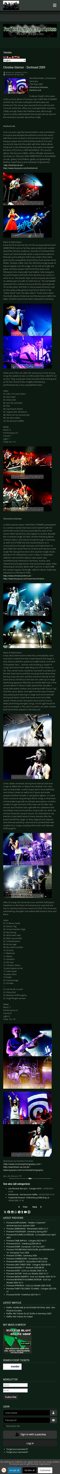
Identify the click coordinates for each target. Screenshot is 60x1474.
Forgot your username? (17, 1452)
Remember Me (13, 1426)
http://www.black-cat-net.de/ (16, 1167)
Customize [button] (45, 1470)
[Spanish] (18, 57)
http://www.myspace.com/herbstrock (20, 168)
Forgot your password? (17, 1449)
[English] (4, 57)
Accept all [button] (14, 1470)
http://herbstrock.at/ (13, 165)
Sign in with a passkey (33, 1434)
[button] (5, 1212)
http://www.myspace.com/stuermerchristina (23, 578)
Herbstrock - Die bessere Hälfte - (31, 1194)
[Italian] (13, 57)
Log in (30, 1443)
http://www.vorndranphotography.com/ (22, 1164)
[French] (7, 57)
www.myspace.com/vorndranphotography (23, 1170)
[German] (10, 57)
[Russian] (15, 57)
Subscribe (10, 1397)
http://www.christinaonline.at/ (17, 575)
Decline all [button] (29, 1470)
